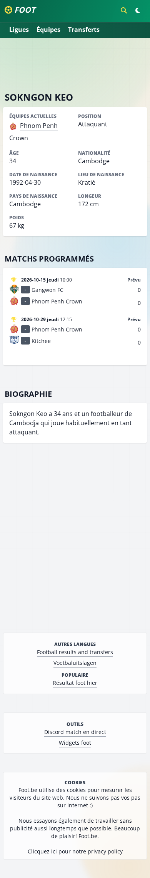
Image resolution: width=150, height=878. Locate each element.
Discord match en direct (75, 732)
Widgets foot (75, 742)
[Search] (124, 10)
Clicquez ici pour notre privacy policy (75, 851)
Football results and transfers (75, 652)
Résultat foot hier (75, 682)
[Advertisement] (75, 64)
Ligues (19, 29)
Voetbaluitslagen (75, 662)
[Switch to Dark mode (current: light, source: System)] (137, 10)
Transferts (84, 29)
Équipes (48, 29)
